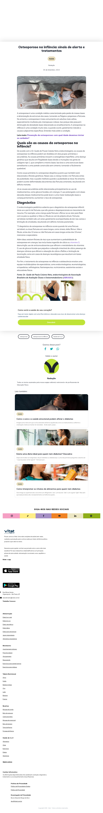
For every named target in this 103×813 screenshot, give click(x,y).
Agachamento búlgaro (10, 649)
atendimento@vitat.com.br (11, 598)
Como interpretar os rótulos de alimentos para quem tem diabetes (48, 489)
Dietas (5, 752)
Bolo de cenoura (8, 713)
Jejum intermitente (8, 635)
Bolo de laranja (7, 724)
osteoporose (23, 337)
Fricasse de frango (8, 731)
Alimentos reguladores (10, 639)
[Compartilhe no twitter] (51, 348)
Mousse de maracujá (9, 720)
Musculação (6, 660)
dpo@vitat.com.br (16, 801)
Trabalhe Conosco (9, 601)
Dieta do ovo (7, 621)
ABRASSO (68, 277)
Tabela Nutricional (9, 674)
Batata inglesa (7, 685)
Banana (5, 695)
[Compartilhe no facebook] (45, 348)
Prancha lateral (7, 653)
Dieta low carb (7, 617)
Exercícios (6, 749)
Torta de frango (7, 727)
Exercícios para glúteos (10, 667)
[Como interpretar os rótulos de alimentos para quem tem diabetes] (51, 480)
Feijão (4, 681)
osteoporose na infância (40, 337)
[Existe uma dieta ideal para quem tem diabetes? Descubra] (51, 445)
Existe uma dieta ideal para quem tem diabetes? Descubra (44, 454)
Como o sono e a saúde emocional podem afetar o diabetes (44, 419)
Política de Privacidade (18, 790)
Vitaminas (6, 756)
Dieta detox (6, 628)
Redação (51, 65)
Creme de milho (8, 717)
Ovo (4, 688)
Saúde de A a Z (58, 337)
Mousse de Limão (8, 709)
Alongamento (7, 656)
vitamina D (74, 242)
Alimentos (6, 741)
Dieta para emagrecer (9, 632)
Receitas (6, 706)
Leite (4, 692)
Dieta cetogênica (8, 624)
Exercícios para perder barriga (12, 664)
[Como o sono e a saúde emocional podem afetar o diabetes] (51, 410)
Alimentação (7, 614)
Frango (5, 699)
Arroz (4, 677)
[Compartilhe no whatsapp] (58, 348)
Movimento (7, 646)
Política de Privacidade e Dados (20, 786)
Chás (4, 745)
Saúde (51, 59)
